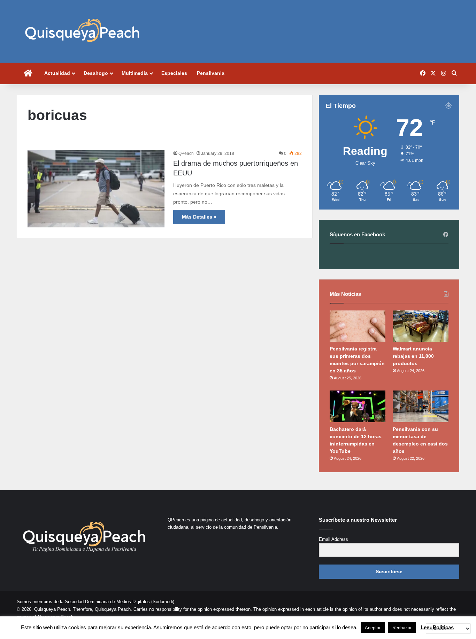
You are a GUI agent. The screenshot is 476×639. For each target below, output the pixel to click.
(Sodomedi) (162, 601)
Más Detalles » (199, 217)
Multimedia (135, 73)
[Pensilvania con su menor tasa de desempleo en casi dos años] (420, 406)
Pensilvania (210, 73)
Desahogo (96, 73)
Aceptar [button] (373, 627)
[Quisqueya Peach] (82, 31)
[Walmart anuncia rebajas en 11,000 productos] (420, 326)
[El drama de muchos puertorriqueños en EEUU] (96, 188)
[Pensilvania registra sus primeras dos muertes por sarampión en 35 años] (357, 326)
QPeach (186, 153)
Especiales (174, 73)
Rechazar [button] (402, 627)
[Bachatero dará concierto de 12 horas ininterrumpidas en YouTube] (357, 406)
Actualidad (57, 73)
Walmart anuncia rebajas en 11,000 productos (413, 356)
